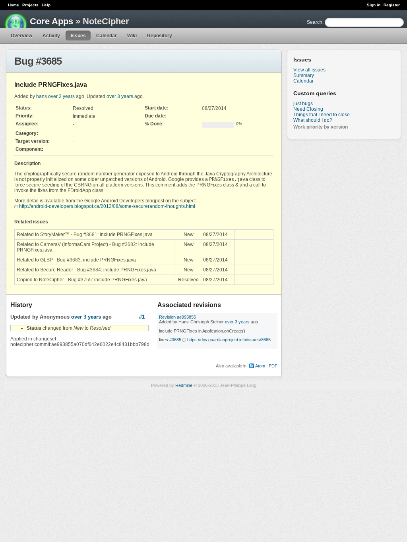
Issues (78, 35)
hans (41, 96)
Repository (159, 35)
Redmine (183, 385)
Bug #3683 (69, 260)
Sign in (373, 5)
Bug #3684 (89, 270)
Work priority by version (320, 127)
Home (13, 5)
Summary (303, 75)
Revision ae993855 (177, 317)
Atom (260, 365)
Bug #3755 (80, 280)
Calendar (106, 35)
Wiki (132, 35)
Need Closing (308, 109)
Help (46, 5)
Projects (30, 5)
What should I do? (312, 120)
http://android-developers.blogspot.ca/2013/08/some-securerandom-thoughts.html (107, 206)
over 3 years (61, 96)
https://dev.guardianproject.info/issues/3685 (229, 339)
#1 (142, 317)
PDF (273, 365)
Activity (51, 35)
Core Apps (51, 21)
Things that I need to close (321, 114)
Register (392, 5)
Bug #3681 (85, 234)
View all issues (309, 70)
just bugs (303, 103)
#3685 (175, 339)
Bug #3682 (124, 244)
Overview (21, 35)
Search (314, 22)
